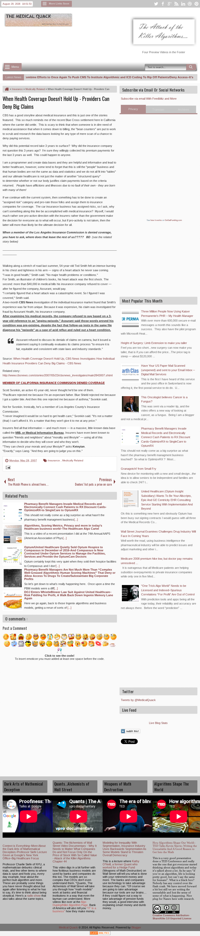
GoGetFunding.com (173, 220)
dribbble (189, 4)
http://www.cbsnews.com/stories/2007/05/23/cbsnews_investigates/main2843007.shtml (58, 375)
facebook (162, 4)
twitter (156, 4)
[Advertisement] (97, 42)
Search (191, 67)
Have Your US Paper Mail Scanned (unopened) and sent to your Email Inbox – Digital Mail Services (168, 370)
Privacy (133, 109)
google (169, 4)
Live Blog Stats (158, 722)
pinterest (196, 4)
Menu (15, 66)
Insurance (54, 460)
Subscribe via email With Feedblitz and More (149, 98)
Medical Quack (69, 927)
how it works (156, 220)
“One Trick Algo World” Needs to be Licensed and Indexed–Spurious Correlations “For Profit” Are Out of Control (168, 590)
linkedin (183, 4)
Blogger (136, 927)
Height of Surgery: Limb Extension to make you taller (154, 343)
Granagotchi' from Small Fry (138, 468)
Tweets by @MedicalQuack (138, 700)
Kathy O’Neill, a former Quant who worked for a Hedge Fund (121, 864)
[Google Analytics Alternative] (100, 934)
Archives (183, 109)
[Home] (6, 89)
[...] (76, 519)
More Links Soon (59, 3)
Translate (158, 109)
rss (176, 4)
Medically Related (72, 460)
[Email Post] (7, 468)
